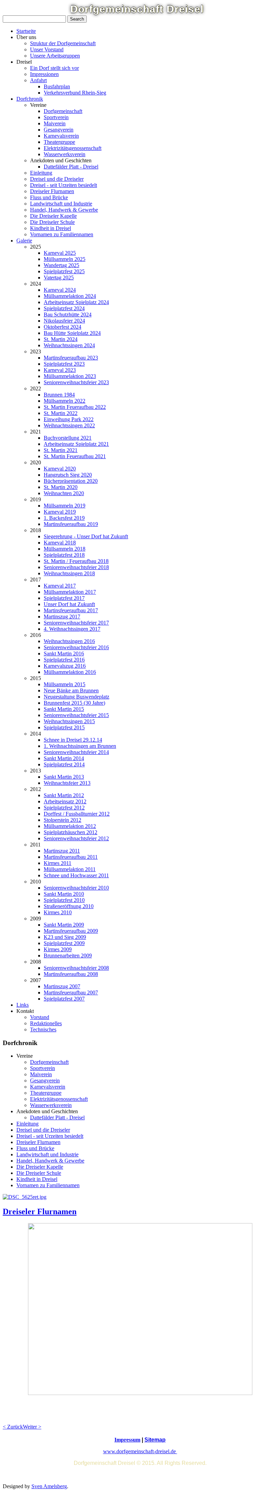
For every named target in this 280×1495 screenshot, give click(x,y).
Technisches (43, 1029)
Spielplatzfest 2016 (64, 660)
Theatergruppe (59, 142)
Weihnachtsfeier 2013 (67, 783)
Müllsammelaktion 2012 (70, 826)
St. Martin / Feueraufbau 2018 (76, 561)
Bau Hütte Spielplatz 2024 (72, 333)
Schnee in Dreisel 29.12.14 (73, 740)
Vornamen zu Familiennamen (61, 234)
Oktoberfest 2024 (62, 327)
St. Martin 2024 (61, 339)
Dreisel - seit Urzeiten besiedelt (63, 185)
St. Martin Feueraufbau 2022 (75, 407)
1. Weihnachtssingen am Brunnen (80, 746)
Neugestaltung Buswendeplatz (76, 697)
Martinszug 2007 (62, 986)
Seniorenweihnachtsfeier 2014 (76, 752)
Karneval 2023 (60, 370)
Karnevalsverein (61, 136)
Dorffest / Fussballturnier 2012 (77, 814)
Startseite (26, 31)
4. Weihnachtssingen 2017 (72, 629)
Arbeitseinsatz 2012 (65, 801)
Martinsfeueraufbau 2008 (71, 974)
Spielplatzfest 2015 (64, 727)
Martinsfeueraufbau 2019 (71, 524)
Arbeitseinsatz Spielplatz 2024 (76, 302)
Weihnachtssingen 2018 (69, 573)
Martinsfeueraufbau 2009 (71, 931)
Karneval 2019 (60, 512)
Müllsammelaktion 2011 (70, 869)
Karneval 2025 (60, 253)
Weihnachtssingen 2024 (69, 345)
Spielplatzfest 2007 (64, 999)
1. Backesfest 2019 (64, 518)
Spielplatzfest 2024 (64, 308)
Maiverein (55, 123)
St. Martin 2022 (61, 413)
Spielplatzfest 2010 (64, 900)
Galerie (24, 240)
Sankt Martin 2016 (64, 653)
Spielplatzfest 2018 (64, 555)
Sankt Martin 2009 (64, 925)
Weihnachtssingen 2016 (69, 641)
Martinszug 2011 (62, 851)
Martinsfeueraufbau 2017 (71, 610)
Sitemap (155, 1440)
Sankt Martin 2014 (64, 758)
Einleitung (41, 173)
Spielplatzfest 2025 (64, 271)
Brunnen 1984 (59, 395)
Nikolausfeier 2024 (64, 321)
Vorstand (39, 1017)
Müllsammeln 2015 (64, 684)
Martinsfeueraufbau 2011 (71, 857)
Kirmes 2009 (58, 949)
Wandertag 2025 (61, 265)
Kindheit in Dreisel (50, 228)
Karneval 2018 (60, 542)
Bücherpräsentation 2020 (71, 481)
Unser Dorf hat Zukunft (69, 604)
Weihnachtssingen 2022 (69, 425)
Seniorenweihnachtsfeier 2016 (76, 647)
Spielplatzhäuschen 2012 (70, 832)
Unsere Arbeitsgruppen (55, 56)
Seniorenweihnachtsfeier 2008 (76, 968)
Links (22, 1005)
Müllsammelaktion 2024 (70, 296)
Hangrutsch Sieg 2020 (68, 475)
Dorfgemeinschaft (63, 111)
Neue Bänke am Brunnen (71, 690)
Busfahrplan (57, 86)
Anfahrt (38, 80)
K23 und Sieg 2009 (65, 937)
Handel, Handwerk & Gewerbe (64, 210)
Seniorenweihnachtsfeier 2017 (76, 623)
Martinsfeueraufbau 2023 (71, 358)
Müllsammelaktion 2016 (70, 672)
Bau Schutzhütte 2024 (68, 314)
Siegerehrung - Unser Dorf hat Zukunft (86, 536)
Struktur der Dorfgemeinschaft (63, 43)
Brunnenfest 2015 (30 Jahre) (74, 703)
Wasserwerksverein (64, 154)
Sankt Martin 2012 (64, 795)
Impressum (127, 1440)
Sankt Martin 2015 (64, 709)
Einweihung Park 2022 (69, 419)
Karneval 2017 (60, 586)
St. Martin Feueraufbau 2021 (75, 456)
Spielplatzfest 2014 (64, 764)
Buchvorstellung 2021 (68, 438)
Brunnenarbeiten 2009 (68, 955)
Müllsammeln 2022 (64, 401)
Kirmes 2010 (58, 912)
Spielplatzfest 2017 (64, 598)
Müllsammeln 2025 (64, 259)
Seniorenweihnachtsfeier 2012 (76, 838)
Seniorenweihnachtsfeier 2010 (76, 888)
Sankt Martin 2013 (64, 777)
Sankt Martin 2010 (64, 894)
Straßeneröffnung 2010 (69, 906)
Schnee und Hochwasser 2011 (76, 875)
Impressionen (44, 74)
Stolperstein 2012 (62, 820)
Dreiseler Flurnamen (52, 191)
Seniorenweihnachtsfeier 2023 (76, 382)
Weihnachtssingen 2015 (69, 721)
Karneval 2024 (60, 290)
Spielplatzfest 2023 (64, 364)
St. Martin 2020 (61, 487)
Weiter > (32, 1427)
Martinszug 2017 (62, 616)
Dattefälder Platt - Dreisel (71, 166)
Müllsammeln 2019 (64, 505)
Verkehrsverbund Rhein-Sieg (75, 93)
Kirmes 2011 (57, 863)
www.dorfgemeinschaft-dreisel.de (140, 1451)
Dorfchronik (29, 99)
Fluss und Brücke (49, 197)
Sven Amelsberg (49, 1486)
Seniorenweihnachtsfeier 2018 (76, 567)
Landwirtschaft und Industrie (61, 203)
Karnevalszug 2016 (65, 666)
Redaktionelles (46, 1023)
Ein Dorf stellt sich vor (54, 68)
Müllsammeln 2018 (64, 549)
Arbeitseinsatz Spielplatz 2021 (76, 444)
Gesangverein (58, 130)
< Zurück (13, 1427)
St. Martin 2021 (61, 450)
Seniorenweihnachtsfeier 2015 (76, 715)
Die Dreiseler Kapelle (53, 216)
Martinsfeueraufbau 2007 (71, 992)
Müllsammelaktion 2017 (70, 592)
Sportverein (56, 117)
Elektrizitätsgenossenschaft (72, 148)
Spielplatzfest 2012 (64, 808)
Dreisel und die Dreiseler (57, 179)
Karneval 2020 (60, 469)
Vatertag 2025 (59, 277)
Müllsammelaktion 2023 (70, 376)
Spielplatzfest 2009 (64, 943)
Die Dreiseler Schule (52, 222)
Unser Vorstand (47, 49)
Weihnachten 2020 (64, 493)
